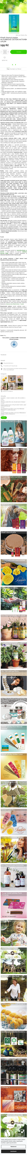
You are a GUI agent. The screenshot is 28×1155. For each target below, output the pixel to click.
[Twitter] (12, 64)
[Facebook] (15, 64)
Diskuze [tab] (19, 69)
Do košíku (19, 52)
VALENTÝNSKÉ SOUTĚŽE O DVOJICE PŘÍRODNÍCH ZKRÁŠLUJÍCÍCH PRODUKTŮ (13, 413)
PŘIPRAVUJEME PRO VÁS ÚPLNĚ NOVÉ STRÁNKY (13, 402)
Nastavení (13, 1146)
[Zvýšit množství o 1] (8, 52)
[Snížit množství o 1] (1, 52)
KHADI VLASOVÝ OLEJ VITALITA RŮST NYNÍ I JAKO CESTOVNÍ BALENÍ (13, 405)
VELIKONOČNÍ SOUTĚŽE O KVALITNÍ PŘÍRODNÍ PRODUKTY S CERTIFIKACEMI (12, 409)
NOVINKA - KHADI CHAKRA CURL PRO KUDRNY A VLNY (13, 399)
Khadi (26, 35)
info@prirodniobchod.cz (8, 363)
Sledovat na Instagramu (8, 391)
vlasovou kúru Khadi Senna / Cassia (15, 304)
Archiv (3, 417)
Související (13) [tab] (13, 69)
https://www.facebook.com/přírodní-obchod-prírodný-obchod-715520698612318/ (15, 369)
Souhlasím (13, 1151)
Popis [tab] (8, 69)
